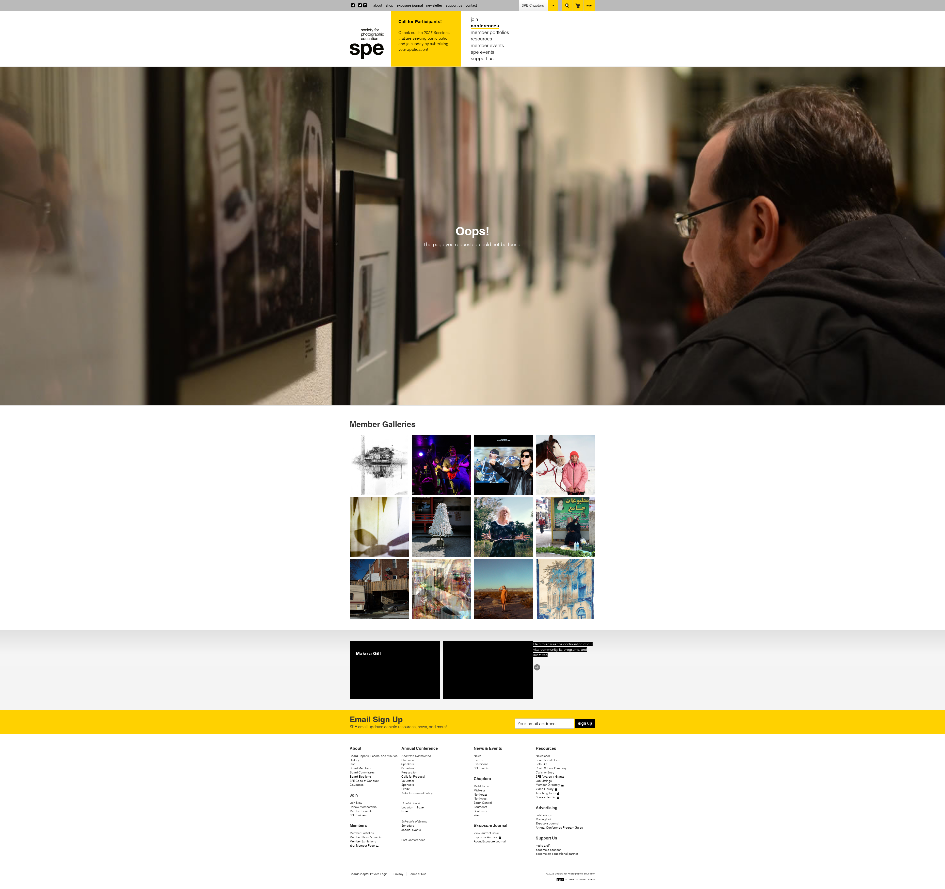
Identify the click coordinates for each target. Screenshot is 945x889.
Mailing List (543, 819)
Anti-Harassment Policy (417, 793)
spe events (482, 52)
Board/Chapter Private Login (369, 874)
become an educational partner (557, 853)
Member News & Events (365, 837)
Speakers (407, 764)
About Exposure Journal (490, 841)
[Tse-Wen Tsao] (503, 465)
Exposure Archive (485, 837)
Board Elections (360, 776)
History (354, 760)
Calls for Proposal (413, 776)
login (589, 5)
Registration (409, 772)
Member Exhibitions (363, 841)
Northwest (480, 798)
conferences (485, 26)
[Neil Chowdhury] (565, 589)
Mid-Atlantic (482, 786)
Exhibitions (481, 764)
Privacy (398, 874)
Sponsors (407, 784)
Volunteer (407, 781)
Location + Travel (413, 807)
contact (471, 5)
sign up (585, 723)
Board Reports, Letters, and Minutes (373, 756)
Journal (547, 823)
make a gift (543, 845)
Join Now (356, 802)
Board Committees (362, 772)
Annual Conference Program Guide (559, 827)
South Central (483, 802)
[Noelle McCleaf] (503, 527)
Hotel (405, 811)
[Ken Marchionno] (565, 465)
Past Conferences (413, 840)
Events (478, 760)
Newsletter (543, 756)
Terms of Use (417, 874)
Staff (352, 764)
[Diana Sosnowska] (503, 589)
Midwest (479, 790)
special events (411, 830)
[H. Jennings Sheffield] (441, 589)
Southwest (481, 811)
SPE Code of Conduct (364, 781)
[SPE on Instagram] (365, 5)
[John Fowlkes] (441, 465)
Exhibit (405, 789)
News (477, 756)
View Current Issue (486, 833)
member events (487, 45)
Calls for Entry (545, 772)
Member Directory (548, 784)
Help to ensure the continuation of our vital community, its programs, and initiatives (563, 649)
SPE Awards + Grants (550, 776)
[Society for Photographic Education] (369, 43)
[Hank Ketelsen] (379, 465)
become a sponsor (548, 850)
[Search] (567, 5)
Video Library (544, 789)
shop (389, 5)
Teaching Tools (546, 793)
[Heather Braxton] (379, 589)
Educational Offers (548, 760)
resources (481, 39)
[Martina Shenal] (441, 527)
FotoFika (541, 764)
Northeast (480, 794)
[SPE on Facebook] (353, 5)
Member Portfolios (362, 833)
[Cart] (577, 5)
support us (454, 5)
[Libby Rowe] (379, 527)
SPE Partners (358, 815)
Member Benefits (361, 811)
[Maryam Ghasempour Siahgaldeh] (565, 527)
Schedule (407, 768)
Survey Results (545, 797)
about (377, 5)
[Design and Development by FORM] (575, 880)
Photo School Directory (551, 768)
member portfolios (490, 32)
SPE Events (481, 768)
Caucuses (356, 784)
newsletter (434, 5)
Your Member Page (362, 845)
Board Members (360, 768)
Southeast (480, 807)
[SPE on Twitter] (360, 5)
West (477, 815)
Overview (407, 760)
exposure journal (410, 5)
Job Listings (544, 781)
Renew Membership (363, 807)
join (474, 19)
